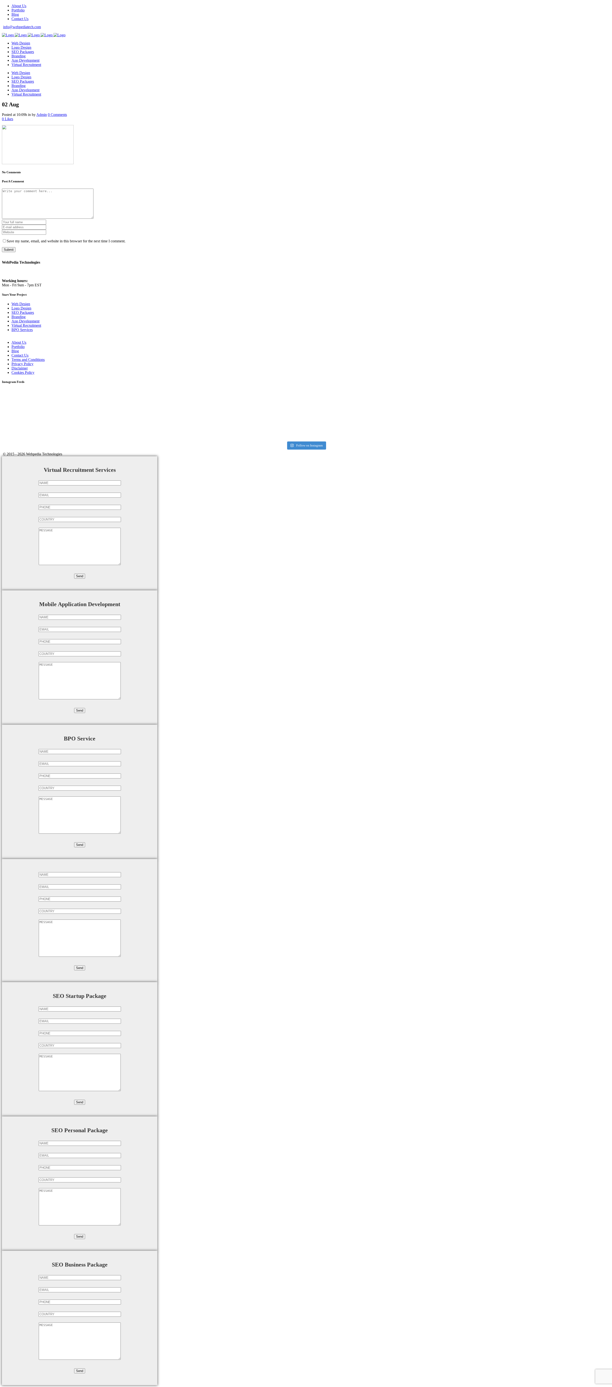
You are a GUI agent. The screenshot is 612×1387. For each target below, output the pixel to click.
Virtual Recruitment (26, 325)
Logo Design (21, 308)
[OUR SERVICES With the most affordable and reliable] (102, 424)
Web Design (20, 304)
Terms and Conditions (28, 360)
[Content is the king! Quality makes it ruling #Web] (102, 400)
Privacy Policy (22, 364)
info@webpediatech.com (22, 27)
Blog (15, 14)
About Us (18, 6)
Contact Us (19, 19)
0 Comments (57, 115)
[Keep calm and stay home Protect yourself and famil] (509, 400)
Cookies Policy (22, 372)
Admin (41, 115)
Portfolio (18, 10)
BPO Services (22, 330)
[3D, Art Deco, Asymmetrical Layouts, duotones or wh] (509, 420)
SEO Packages (22, 312)
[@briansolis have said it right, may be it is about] (305, 400)
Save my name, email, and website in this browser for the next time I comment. (66, 241)
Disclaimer (19, 368)
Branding (18, 317)
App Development (25, 321)
